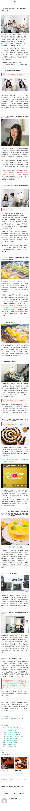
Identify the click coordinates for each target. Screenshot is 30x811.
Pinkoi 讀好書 (5, 12)
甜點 (3, 781)
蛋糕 (25, 779)
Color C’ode (9, 34)
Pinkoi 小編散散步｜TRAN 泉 (10, 740)
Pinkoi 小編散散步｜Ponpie (10, 744)
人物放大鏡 (19, 779)
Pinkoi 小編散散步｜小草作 (10, 742)
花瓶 (18, 691)
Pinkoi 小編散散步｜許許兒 (10, 738)
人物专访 (3, 6)
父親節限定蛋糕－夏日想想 (15, 547)
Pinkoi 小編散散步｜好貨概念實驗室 (12, 732)
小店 (7, 781)
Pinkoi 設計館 (5, 716)
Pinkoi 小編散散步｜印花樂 (10, 730)
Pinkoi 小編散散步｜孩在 (9, 746)
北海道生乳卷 (18, 43)
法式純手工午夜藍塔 (18, 424)
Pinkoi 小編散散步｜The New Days (12, 734)
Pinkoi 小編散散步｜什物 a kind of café (13, 736)
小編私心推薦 (11, 779)
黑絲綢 (5, 43)
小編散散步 (4, 779)
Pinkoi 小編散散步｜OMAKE (10, 728)
